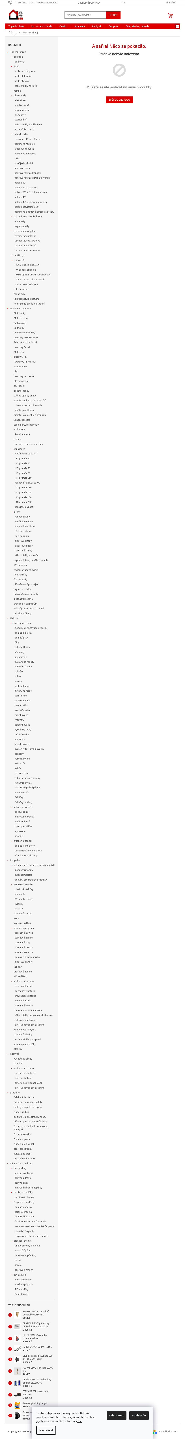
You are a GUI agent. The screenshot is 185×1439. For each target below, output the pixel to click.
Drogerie (15, 1093)
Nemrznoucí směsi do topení (29, 304)
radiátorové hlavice (24, 410)
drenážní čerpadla (24, 1231)
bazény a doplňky (23, 1192)
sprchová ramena (24, 952)
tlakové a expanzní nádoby (28, 216)
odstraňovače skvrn (24, 1158)
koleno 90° (20, 183)
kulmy (18, 676)
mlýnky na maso (23, 691)
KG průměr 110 (23, 487)
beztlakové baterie (25, 991)
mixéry (18, 681)
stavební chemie (23, 1241)
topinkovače (21, 715)
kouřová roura (22, 168)
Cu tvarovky (20, 323)
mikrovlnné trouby (24, 817)
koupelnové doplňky (25, 1044)
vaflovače (20, 763)
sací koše (19, 386)
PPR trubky (20, 313)
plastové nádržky (24, 889)
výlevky (19, 904)
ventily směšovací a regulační (30, 400)
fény (17, 642)
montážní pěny (23, 1250)
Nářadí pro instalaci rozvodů (29, 608)
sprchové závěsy (23, 1034)
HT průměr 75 (23, 473)
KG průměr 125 (23, 492)
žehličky (19, 797)
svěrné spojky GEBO (25, 396)
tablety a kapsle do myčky (28, 1107)
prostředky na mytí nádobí (28, 1102)
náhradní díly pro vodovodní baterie (34, 1015)
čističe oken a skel (24, 1144)
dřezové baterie (23, 1078)
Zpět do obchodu (119, 99)
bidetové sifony (23, 541)
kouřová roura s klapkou (28, 173)
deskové (19, 260)
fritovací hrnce (22, 647)
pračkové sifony (23, 550)
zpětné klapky (21, 391)
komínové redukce (25, 144)
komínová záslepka (25, 154)
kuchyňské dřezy (23, 1059)
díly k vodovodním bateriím (29, 1025)
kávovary (20, 652)
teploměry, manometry (26, 425)
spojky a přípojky (24, 1284)
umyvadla (20, 894)
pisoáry (19, 909)
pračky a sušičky (24, 826)
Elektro (14, 618)
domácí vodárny (23, 1207)
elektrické (20, 100)
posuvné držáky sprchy (27, 957)
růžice (18, 158)
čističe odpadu (22, 1139)
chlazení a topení (23, 841)
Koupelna (15, 860)
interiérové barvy (24, 1173)
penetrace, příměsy (25, 1255)
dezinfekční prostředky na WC (30, 1117)
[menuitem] (16, 26)
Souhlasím (139, 1416)
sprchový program (24, 928)
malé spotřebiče (23, 623)
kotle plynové (22, 81)
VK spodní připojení (26, 270)
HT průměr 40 (23, 463)
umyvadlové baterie (25, 996)
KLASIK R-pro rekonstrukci (30, 279)
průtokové (20, 115)
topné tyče (20, 294)
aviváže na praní (22, 1154)
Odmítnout (116, 1416)
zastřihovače (22, 773)
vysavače (20, 831)
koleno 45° (20, 197)
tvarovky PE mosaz (25, 362)
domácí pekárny (23, 633)
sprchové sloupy (24, 947)
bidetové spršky (24, 962)
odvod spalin (21, 134)
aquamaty (20, 221)
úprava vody (20, 579)
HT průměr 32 (23, 458)
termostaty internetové (27, 250)
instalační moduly (24, 870)
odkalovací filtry (22, 613)
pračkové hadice (23, 972)
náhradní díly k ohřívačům (28, 124)
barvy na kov (21, 1183)
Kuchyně (14, 1054)
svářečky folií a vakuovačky (29, 749)
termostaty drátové (25, 245)
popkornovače (23, 700)
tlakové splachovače (26, 1020)
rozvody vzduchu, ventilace (29, 444)
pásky (18, 1260)
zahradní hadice (23, 1279)
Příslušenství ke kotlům (26, 299)
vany (16, 918)
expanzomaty (22, 226)
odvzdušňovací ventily (26, 594)
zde (79, 1421)
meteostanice (22, 686)
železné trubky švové (25, 342)
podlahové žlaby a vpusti (27, 1039)
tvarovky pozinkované (26, 337)
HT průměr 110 (23, 478)
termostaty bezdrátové (27, 241)
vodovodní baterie (24, 981)
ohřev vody (20, 95)
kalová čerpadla (23, 1212)
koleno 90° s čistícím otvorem (31, 192)
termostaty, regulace (25, 231)
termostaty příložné (25, 236)
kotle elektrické (23, 76)
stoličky (18, 1049)
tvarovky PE (20, 357)
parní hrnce (21, 696)
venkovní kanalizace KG (27, 483)
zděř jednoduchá (24, 163)
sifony (17, 512)
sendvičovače (22, 710)
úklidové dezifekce (24, 1097)
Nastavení (46, 1430)
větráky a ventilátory (26, 855)
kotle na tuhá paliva (25, 71)
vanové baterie (23, 1000)
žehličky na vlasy (24, 802)
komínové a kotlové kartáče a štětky (34, 212)
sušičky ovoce (22, 744)
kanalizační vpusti (24, 507)
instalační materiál (24, 129)
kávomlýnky (21, 657)
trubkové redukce (24, 149)
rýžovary (19, 720)
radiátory (19, 255)
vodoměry (19, 429)
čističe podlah (21, 1112)
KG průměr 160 (23, 497)
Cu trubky (19, 328)
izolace (17, 439)
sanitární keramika (23, 884)
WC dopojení (20, 565)
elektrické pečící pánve (27, 787)
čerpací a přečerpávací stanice (31, 1236)
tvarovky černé (22, 347)
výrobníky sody (23, 730)
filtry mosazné (21, 381)
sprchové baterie (24, 1005)
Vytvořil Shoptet (168, 1431)
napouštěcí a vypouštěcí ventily (31, 560)
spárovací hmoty (24, 1270)
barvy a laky (20, 1168)
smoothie (20, 739)
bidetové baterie (24, 986)
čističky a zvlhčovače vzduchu (31, 628)
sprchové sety (22, 942)
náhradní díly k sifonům (27, 555)
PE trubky (19, 352)
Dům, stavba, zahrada (21, 1163)
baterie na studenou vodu (28, 1010)
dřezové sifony (23, 531)
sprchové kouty (22, 913)
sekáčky (19, 754)
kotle (16, 66)
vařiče (18, 768)
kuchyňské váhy (23, 666)
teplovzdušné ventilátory (28, 851)
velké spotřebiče (23, 807)
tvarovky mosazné (24, 376)
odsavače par (22, 812)
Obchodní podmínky (89, 3)
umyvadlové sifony (25, 526)
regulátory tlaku (22, 589)
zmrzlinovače (22, 792)
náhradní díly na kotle (26, 86)
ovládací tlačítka (23, 875)
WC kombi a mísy (24, 899)
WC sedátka (20, 976)
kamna (17, 91)
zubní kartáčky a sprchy (27, 778)
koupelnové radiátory (26, 284)
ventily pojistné (22, 420)
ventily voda (20, 366)
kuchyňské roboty (24, 662)
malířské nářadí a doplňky (28, 1188)
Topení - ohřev (18, 52)
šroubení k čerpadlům (25, 604)
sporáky (19, 836)
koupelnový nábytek (25, 1030)
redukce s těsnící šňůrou (28, 139)
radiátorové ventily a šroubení (30, 415)
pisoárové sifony (24, 546)
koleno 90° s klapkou (26, 187)
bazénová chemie (24, 1197)
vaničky (18, 967)
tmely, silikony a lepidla (27, 1246)
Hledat (113, 14)
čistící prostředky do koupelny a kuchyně (31, 1128)
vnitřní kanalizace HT (26, 454)
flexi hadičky (20, 575)
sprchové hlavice (24, 933)
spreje (18, 1265)
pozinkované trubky (24, 333)
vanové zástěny (22, 923)
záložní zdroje (21, 289)
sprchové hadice (24, 938)
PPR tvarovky (21, 318)
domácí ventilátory (25, 846)
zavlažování (20, 1275)
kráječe (19, 671)
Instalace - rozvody (20, 308)
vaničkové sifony (24, 521)
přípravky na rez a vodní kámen (30, 1121)
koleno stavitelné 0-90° (27, 207)
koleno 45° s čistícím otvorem (31, 202)
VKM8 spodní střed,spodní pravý (33, 275)
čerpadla (18, 57)
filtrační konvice (23, 783)
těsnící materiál (22, 434)
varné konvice (22, 759)
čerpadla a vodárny (24, 1202)
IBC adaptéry (22, 1289)
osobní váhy (21, 705)
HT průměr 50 (23, 468)
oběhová (19, 62)
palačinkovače (22, 725)
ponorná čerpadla (24, 1216)
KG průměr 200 (23, 502)
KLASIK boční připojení (28, 265)
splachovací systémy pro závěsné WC (34, 865)
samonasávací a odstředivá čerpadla (34, 1226)
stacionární (21, 120)
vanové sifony (22, 517)
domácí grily (21, 638)
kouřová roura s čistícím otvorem (32, 178)
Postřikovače (22, 1294)
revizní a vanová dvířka (26, 570)
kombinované (22, 105)
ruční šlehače (22, 734)
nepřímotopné (22, 110)
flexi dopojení (22, 536)
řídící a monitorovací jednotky (31, 1221)
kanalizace (19, 449)
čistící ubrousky (22, 1134)
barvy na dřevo (23, 1178)
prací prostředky (23, 1149)
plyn (16, 371)
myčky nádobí (22, 821)
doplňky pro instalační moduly (31, 880)
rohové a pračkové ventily (28, 405)
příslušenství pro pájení (26, 584)
